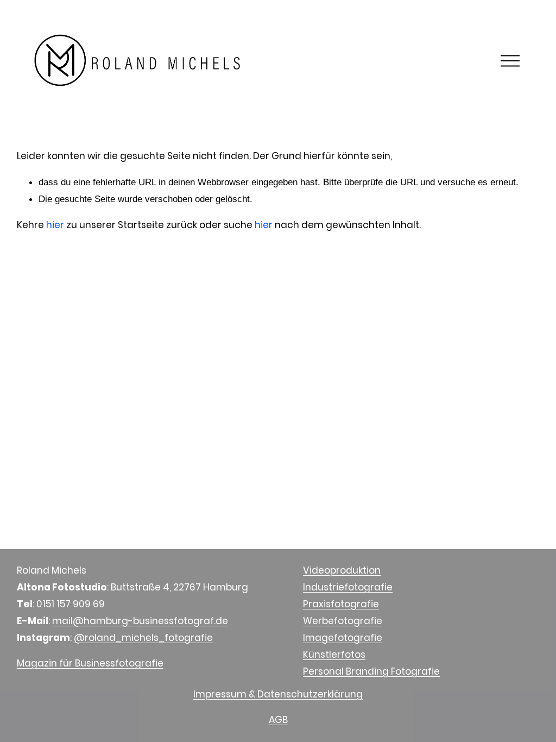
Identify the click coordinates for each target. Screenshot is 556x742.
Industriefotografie (348, 587)
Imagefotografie (342, 637)
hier (55, 224)
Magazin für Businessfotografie (90, 663)
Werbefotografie (342, 620)
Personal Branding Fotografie (371, 671)
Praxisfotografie (341, 604)
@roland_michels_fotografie (143, 637)
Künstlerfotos (334, 654)
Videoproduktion (342, 570)
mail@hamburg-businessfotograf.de (140, 620)
